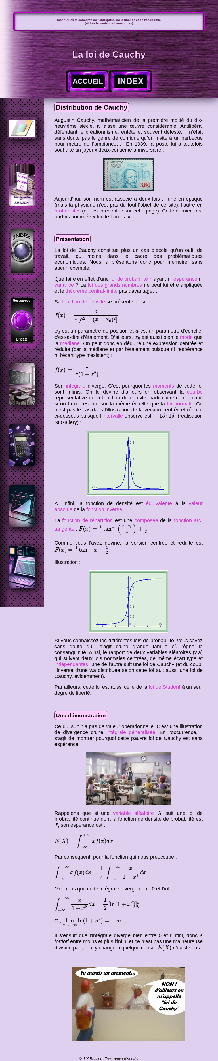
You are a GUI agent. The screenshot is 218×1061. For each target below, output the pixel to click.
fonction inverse (104, 509)
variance (64, 285)
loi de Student (164, 687)
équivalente (159, 503)
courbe (195, 392)
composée (146, 520)
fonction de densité (83, 302)
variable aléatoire (133, 813)
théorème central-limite (92, 291)
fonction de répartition (87, 520)
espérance (185, 279)
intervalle (112, 416)
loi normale (180, 404)
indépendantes (71, 664)
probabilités (67, 211)
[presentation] (86, 316)
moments (163, 386)
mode (186, 337)
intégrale (75, 386)
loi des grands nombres (115, 285)
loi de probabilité (129, 279)
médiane (70, 343)
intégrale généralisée (130, 732)
